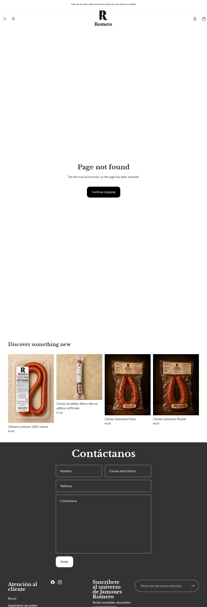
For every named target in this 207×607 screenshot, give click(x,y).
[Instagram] (59, 582)
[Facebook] (52, 582)
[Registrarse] (193, 586)
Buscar (12, 598)
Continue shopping (103, 192)
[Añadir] (96, 393)
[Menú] (4, 18)
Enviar (64, 561)
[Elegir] (47, 416)
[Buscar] (13, 18)
